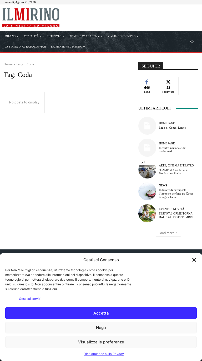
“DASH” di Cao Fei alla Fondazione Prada (173, 171)
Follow (168, 81)
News (163, 185)
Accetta (101, 313)
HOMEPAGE (167, 123)
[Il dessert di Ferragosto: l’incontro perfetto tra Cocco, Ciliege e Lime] (147, 191)
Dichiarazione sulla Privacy (104, 354)
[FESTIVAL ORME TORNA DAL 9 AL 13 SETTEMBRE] (147, 213)
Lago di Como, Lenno (172, 127)
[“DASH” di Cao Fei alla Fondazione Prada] (147, 170)
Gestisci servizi (30, 299)
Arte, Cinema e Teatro (176, 165)
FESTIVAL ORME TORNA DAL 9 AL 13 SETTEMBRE (176, 215)
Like (147, 81)
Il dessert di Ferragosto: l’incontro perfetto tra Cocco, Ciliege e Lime (176, 193)
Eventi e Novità (171, 209)
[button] (194, 260)
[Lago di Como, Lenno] (147, 126)
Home (8, 64)
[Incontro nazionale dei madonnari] (147, 147)
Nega (101, 327)
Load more (166, 233)
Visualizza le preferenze (101, 341)
